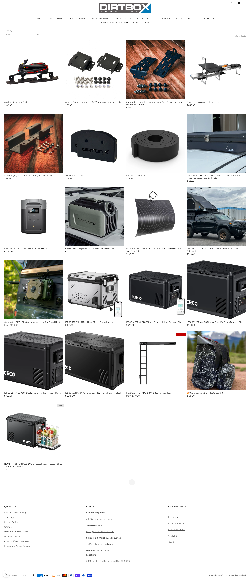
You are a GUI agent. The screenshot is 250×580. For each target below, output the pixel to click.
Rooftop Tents (183, 18)
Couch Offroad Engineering (18, 541)
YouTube (172, 536)
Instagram (173, 517)
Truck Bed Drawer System (114, 23)
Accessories (143, 18)
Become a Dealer (13, 536)
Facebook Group (176, 529)
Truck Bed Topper (100, 18)
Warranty (9, 517)
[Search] (244, 3)
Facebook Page (176, 523)
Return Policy (11, 522)
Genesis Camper (55, 18)
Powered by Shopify (216, 575)
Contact (8, 527)
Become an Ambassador (16, 532)
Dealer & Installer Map (15, 512)
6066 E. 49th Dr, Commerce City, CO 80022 (108, 561)
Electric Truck (163, 18)
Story (136, 23)
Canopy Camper (77, 18)
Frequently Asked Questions (18, 546)
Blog (147, 23)
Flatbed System (123, 18)
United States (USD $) (14, 575)
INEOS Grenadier (205, 18)
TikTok (171, 542)
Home (39, 18)
